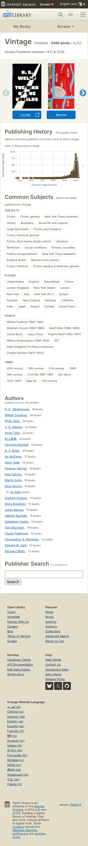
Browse (64, 26)
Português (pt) (17, 755)
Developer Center (19, 659)
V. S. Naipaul (13, 427)
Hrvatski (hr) (16, 740)
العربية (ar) (14, 707)
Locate (25, 115)
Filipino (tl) (14, 784)
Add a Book (53, 674)
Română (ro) (15, 760)
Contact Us (53, 664)
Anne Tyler (12, 433)
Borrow (61, 115)
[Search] (61, 14)
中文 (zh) (13, 779)
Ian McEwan (13, 456)
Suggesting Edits (57, 669)
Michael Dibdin (15, 551)
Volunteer (13, 616)
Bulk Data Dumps (18, 669)
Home (49, 612)
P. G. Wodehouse (17, 409)
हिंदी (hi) (12, 736)
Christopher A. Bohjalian (22, 539)
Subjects (51, 626)
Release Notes (55, 679)
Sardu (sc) (14, 765)
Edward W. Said (15, 545)
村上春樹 (10, 439)
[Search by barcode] (71, 14)
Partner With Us (18, 621)
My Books (22, 26)
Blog (10, 631)
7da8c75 (75, 804)
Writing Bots (15, 674)
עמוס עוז (15, 492)
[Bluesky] (49, 686)
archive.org (20, 833)
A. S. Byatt (12, 450)
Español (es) (15, 726)
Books (49, 616)
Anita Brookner (15, 504)
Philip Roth (12, 421)
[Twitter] (58, 686)
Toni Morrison (14, 527)
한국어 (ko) (15, 750)
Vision (11, 612)
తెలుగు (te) (14, 769)
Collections (52, 631)
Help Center (53, 659)
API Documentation (20, 664)
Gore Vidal (12, 462)
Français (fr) (15, 731)
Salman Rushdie (16, 515)
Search (13, 582)
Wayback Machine (25, 830)
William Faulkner (16, 415)
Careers (12, 626)
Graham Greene (16, 498)
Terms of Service (18, 636)
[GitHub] (67, 686)
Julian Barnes (14, 510)
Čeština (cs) (15, 711)
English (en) (15, 721)
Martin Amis (13, 480)
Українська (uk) (18, 774)
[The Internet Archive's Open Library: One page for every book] (19, 14)
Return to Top (54, 641)
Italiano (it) (14, 745)
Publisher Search (27, 563)
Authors (50, 621)
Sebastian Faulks (16, 521)
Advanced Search (57, 636)
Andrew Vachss (16, 468)
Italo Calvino (13, 474)
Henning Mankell (16, 444)
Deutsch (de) (16, 716)
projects (18, 826)
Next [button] (83, 98)
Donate (47, 4)
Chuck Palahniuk (16, 533)
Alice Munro (13, 486)
